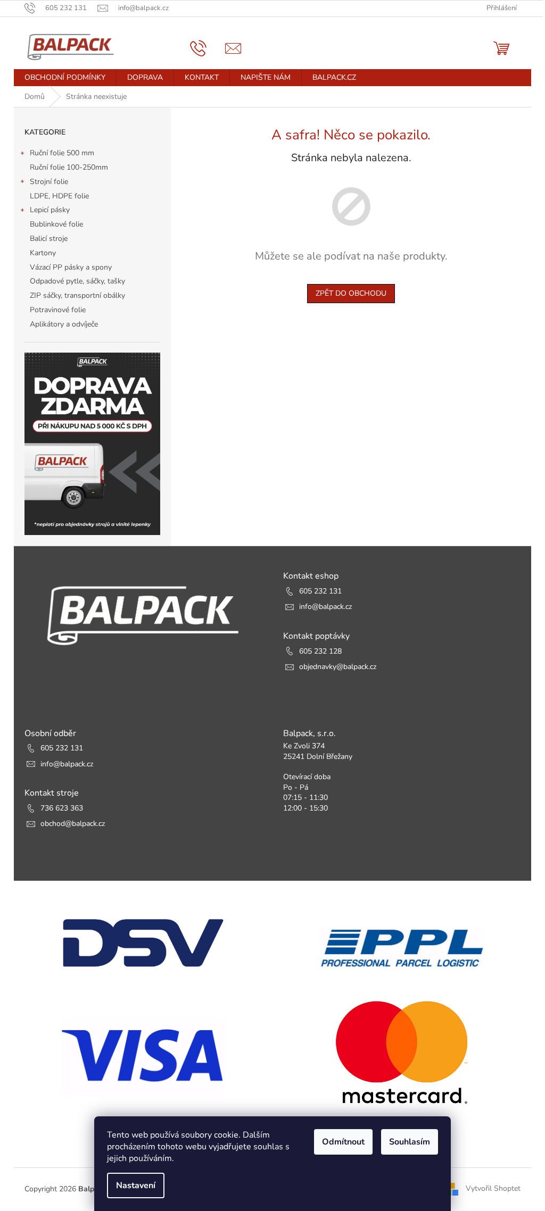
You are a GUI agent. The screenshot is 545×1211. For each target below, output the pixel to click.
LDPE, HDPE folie (59, 196)
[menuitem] (65, 77)
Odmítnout (343, 1142)
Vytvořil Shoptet (493, 1188)
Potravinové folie (58, 310)
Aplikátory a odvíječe (64, 324)
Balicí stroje (49, 238)
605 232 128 (320, 651)
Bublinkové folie (56, 224)
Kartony (43, 253)
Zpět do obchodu (351, 293)
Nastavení (135, 1185)
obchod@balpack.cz (72, 824)
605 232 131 (320, 591)
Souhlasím (409, 1142)
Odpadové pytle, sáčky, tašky (77, 281)
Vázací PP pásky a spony (71, 267)
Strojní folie (49, 182)
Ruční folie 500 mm (62, 153)
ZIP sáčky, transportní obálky (77, 295)
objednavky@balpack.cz (337, 667)
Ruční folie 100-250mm (69, 167)
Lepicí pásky (50, 210)
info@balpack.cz (325, 607)
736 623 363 (61, 808)
